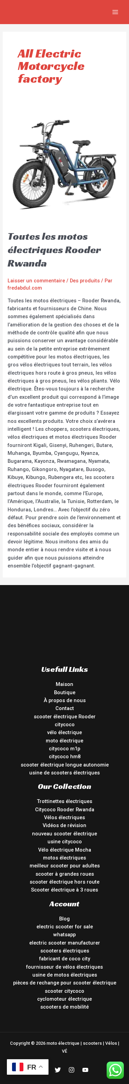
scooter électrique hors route (64, 882)
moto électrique (64, 741)
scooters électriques (64, 951)
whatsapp (64, 934)
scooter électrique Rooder (65, 716)
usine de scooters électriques (64, 773)
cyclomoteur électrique (64, 999)
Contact (64, 708)
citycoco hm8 (64, 756)
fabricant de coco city (64, 959)
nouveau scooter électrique (64, 834)
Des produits (85, 281)
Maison (64, 684)
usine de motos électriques (64, 975)
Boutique (64, 692)
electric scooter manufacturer (64, 943)
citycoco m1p (64, 749)
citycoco (65, 724)
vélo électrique (64, 732)
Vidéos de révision (64, 825)
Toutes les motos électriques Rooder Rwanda (54, 250)
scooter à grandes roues (64, 874)
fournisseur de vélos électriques (64, 967)
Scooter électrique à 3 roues (64, 890)
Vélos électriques (64, 817)
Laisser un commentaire (36, 281)
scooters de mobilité (64, 1007)
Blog (64, 919)
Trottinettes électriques (64, 801)
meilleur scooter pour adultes (65, 866)
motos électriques (64, 858)
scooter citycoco (64, 991)
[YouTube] (85, 1070)
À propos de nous (65, 700)
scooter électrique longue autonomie (65, 765)
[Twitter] (58, 1070)
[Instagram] (71, 1070)
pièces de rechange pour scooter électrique (64, 983)
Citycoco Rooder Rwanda (64, 809)
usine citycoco (64, 841)
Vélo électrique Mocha (64, 850)
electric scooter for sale (64, 927)
